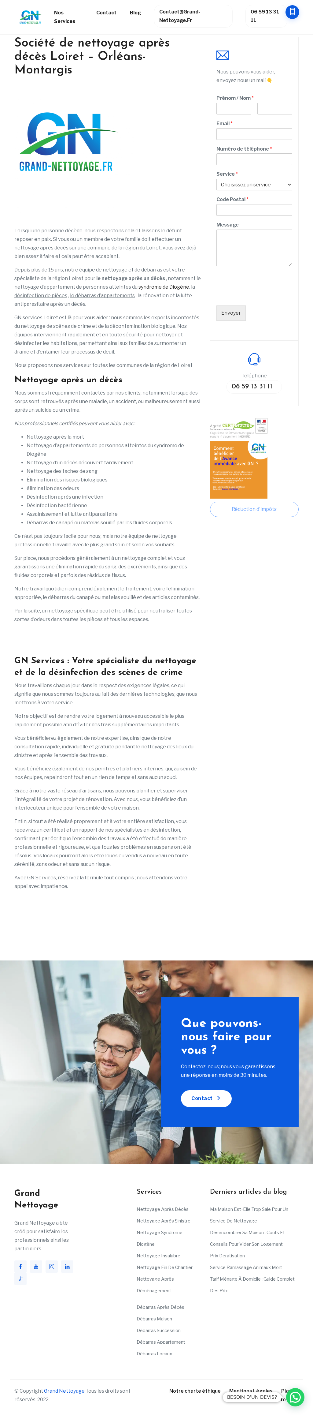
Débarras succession (159, 1330)
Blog (135, 13)
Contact (106, 13)
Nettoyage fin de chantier (165, 1267)
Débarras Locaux (154, 1354)
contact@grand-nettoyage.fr (180, 16)
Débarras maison (154, 1319)
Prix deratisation (227, 1256)
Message (227, 225)
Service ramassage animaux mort (246, 1267)
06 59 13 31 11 (265, 16)
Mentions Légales (251, 1391)
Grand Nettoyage (64, 1391)
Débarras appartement (161, 1342)
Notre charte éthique (195, 1391)
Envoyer (231, 313)
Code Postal (232, 199)
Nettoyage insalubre (158, 1256)
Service (227, 174)
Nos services (64, 17)
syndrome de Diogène (163, 287)
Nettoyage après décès (163, 1209)
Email (224, 123)
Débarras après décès (160, 1307)
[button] (295, 1397)
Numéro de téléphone (244, 149)
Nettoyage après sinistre (163, 1221)
